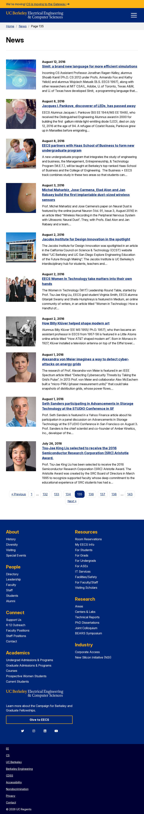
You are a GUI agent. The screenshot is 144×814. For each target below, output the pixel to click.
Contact (11, 641)
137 (102, 494)
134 (68, 494)
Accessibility (14, 782)
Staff (9, 590)
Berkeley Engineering (19, 768)
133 (56, 494)
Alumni (10, 601)
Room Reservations (88, 539)
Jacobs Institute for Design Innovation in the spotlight (86, 239)
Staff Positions (16, 636)
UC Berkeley (14, 762)
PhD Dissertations (87, 622)
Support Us (13, 620)
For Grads (81, 555)
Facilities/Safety (86, 577)
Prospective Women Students (26, 676)
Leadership (13, 579)
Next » (73, 501)
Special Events (16, 555)
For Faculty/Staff (86, 582)
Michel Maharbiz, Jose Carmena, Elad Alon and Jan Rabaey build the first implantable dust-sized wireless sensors (86, 195)
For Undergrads (85, 561)
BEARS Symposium (88, 633)
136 (91, 494)
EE (7, 748)
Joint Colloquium (86, 628)
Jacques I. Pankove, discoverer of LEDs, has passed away (89, 106)
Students (12, 595)
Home (10, 26)
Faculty (11, 585)
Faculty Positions (17, 630)
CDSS (9, 775)
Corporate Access (87, 652)
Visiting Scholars (86, 587)
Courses (11, 671)
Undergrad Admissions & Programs (29, 660)
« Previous (19, 494)
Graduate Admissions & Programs (28, 665)
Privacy (10, 795)
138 (114, 494)
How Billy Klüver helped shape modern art (76, 323)
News (23, 26)
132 (45, 494)
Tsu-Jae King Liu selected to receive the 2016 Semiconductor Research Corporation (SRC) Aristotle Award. (85, 453)
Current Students (17, 681)
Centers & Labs (85, 612)
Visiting (11, 550)
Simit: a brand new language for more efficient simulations (89, 66)
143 (130, 494)
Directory (12, 574)
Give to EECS (39, 720)
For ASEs (81, 566)
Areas (79, 606)
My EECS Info (84, 544)
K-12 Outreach (15, 625)
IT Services (83, 571)
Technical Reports (87, 617)
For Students (83, 550)
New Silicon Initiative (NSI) (93, 657)
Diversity (12, 544)
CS (8, 755)
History (11, 539)
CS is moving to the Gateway (46, 4)
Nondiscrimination (17, 789)
